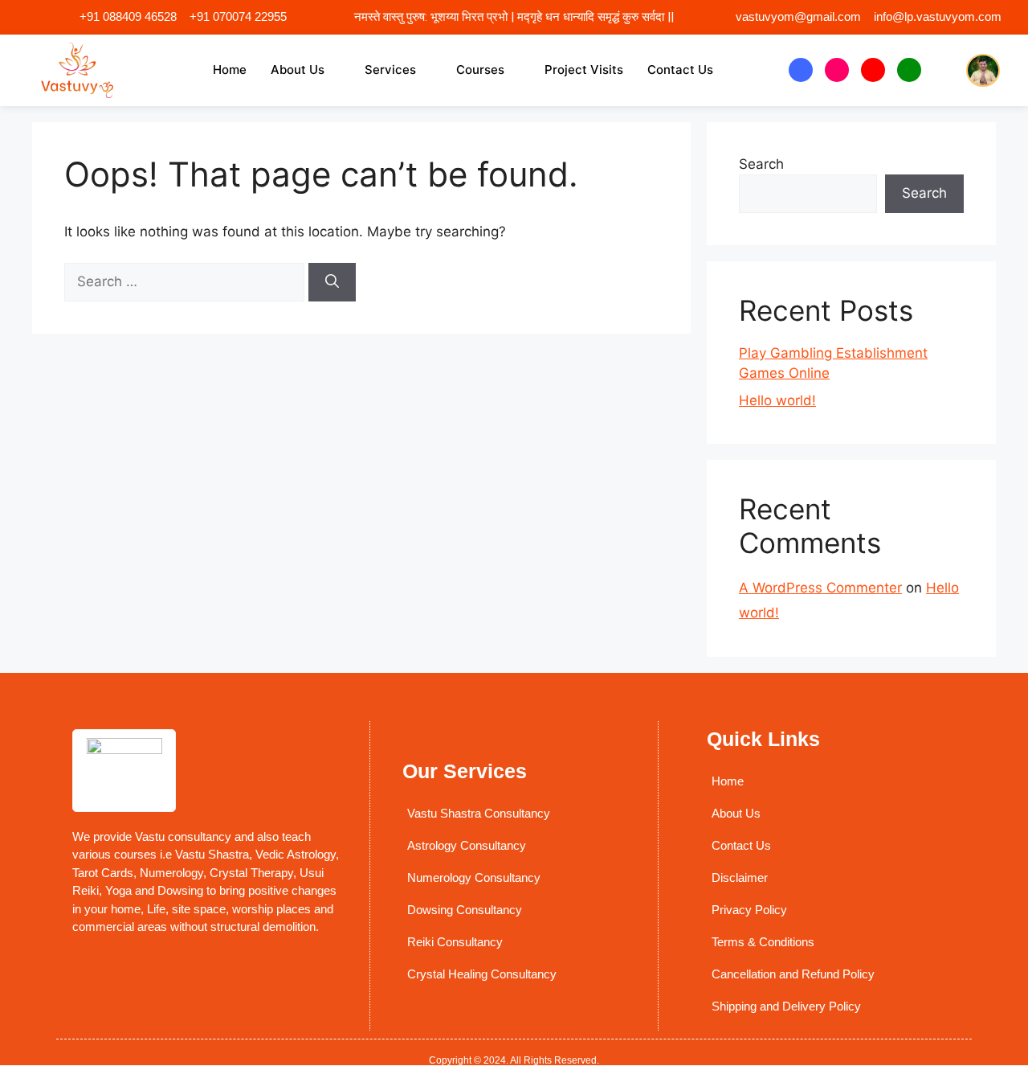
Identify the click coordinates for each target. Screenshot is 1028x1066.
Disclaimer (740, 877)
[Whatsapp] (909, 70)
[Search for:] (186, 281)
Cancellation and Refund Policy (793, 974)
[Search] (332, 282)
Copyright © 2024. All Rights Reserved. (514, 1060)
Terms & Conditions (763, 942)
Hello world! (777, 400)
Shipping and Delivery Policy (786, 1006)
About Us (297, 69)
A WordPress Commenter (820, 588)
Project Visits (584, 69)
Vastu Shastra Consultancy (478, 813)
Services (390, 69)
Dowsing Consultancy (464, 909)
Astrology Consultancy (466, 845)
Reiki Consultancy (455, 942)
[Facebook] (801, 70)
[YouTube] (873, 70)
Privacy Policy (749, 909)
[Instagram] (837, 70)
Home (230, 69)
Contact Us (680, 69)
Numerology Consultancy (474, 877)
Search (761, 164)
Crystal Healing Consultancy (482, 974)
